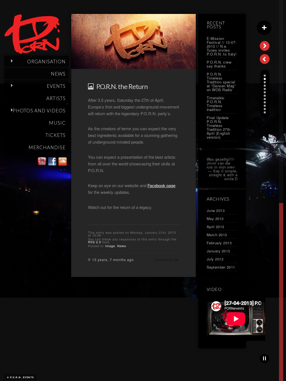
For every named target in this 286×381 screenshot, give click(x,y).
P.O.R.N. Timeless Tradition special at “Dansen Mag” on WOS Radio (221, 81)
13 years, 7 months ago (113, 259)
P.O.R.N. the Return (122, 86)
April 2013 (215, 226)
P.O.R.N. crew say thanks (219, 64)
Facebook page (161, 185)
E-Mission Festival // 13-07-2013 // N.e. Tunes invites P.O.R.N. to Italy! (222, 46)
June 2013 (216, 210)
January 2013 (218, 251)
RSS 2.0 (94, 242)
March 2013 (217, 234)
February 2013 (219, 242)
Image (110, 245)
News (121, 245)
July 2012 (215, 259)
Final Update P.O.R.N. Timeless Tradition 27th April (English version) (218, 127)
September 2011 (221, 267)
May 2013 (215, 218)
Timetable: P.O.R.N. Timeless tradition (216, 103)
